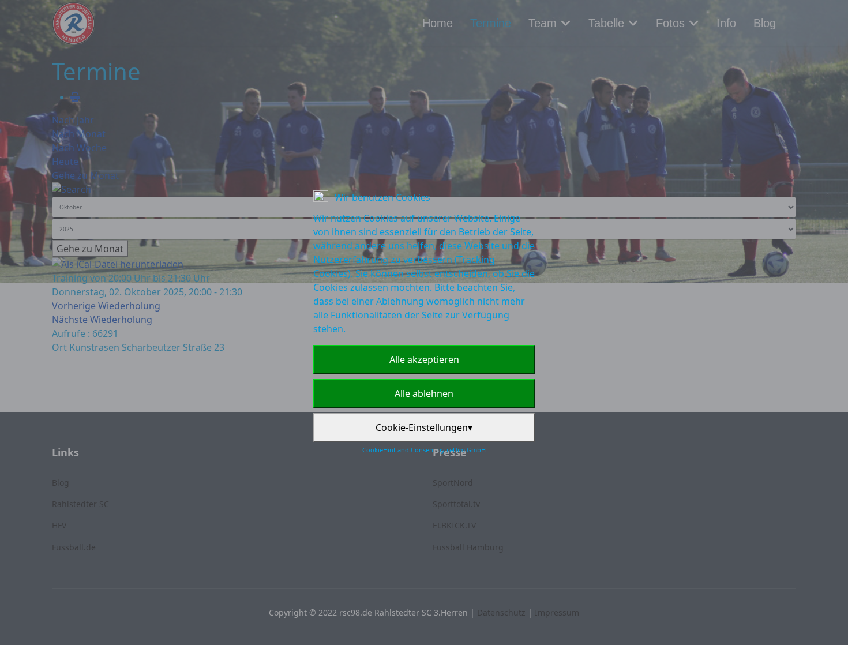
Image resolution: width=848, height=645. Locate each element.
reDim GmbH (466, 449)
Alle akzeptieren (424, 359)
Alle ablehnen (424, 393)
